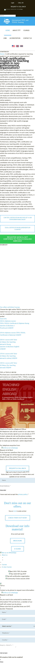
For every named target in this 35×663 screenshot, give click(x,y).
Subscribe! (3, 490)
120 (1, 370)
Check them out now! (17, 518)
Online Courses (10, 307)
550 (1, 330)
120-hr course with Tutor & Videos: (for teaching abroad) (8, 365)
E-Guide (17, 549)
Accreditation (15, 38)
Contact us (27, 38)
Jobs (5, 38)
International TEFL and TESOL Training (20, 21)
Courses (26, 30)
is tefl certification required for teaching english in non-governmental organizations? (14, 63)
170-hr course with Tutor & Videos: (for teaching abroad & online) (8, 356)
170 (1, 360)
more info (3, 319)
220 (1, 351)
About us (4, 555)
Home (8, 30)
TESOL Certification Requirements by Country (17, 228)
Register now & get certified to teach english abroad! (17, 239)
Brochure (17, 541)
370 (1, 337)
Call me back (3, 653)
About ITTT (16, 30)
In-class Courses (7, 567)
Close (1, 662)
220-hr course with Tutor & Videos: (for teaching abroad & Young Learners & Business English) (9, 344)
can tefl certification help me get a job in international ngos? (18, 218)
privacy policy (23, 494)
